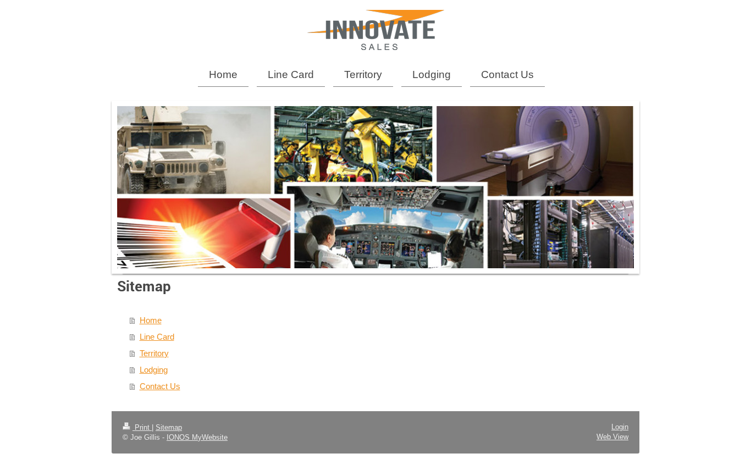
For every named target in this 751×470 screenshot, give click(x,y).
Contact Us (160, 386)
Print (142, 427)
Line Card (157, 336)
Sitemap (169, 427)
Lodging (154, 369)
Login (619, 427)
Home (151, 320)
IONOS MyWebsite (197, 437)
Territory (154, 353)
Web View (612, 437)
